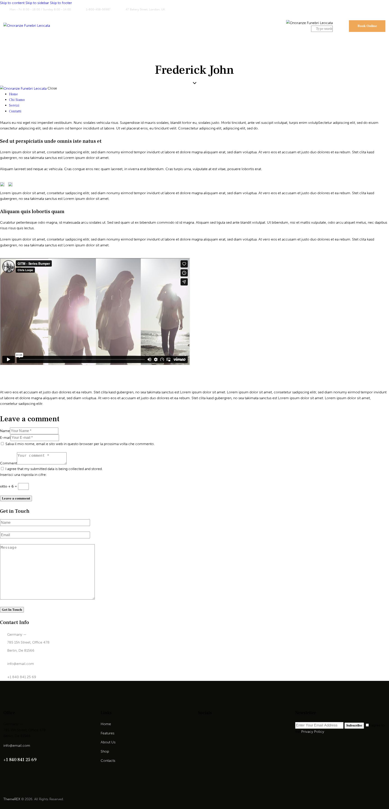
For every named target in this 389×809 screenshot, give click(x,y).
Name (5, 431)
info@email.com (20, 664)
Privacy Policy (312, 731)
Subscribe (354, 725)
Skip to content (12, 3)
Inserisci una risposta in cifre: (23, 474)
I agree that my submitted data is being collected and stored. (54, 469)
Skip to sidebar (37, 3)
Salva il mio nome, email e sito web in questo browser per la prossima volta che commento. (80, 444)
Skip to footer (61, 3)
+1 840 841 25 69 (21, 677)
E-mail (5, 437)
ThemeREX (11, 799)
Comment (8, 463)
